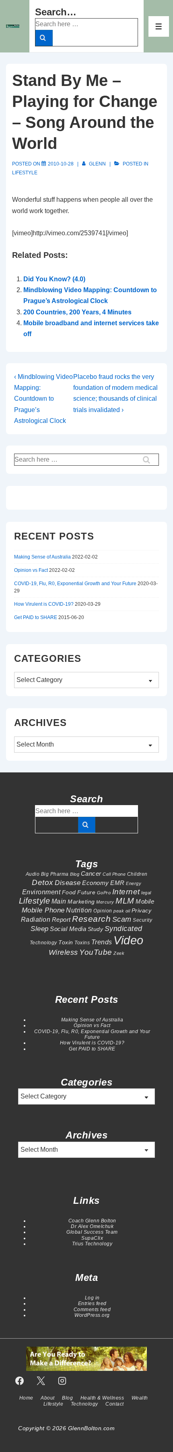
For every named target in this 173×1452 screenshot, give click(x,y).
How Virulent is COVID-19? (44, 604)
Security (142, 920)
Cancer (91, 873)
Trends (101, 942)
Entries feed (92, 1303)
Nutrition (79, 910)
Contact (114, 1404)
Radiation (36, 919)
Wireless (63, 952)
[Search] (44, 38)
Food (69, 892)
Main (58, 901)
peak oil (121, 910)
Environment (41, 891)
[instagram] (62, 1380)
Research (91, 918)
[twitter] (41, 1380)
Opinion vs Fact (31, 570)
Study (95, 929)
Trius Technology (92, 1244)
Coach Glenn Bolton (92, 1221)
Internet (126, 891)
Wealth (140, 1398)
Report (61, 919)
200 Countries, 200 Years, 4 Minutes (77, 312)
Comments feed (92, 1309)
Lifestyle (24, 173)
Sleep (40, 929)
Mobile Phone (43, 910)
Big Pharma (55, 874)
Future (86, 892)
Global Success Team (92, 1232)
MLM (124, 900)
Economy (95, 882)
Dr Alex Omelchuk (92, 1226)
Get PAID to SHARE (35, 617)
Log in (92, 1298)
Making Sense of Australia (42, 557)
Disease (68, 883)
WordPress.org (92, 1315)
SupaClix (92, 1238)
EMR (117, 882)
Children (137, 874)
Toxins (82, 943)
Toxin (65, 942)
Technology (43, 943)
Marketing (81, 901)
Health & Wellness (102, 1398)
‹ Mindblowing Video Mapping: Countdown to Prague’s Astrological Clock (43, 398)
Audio (33, 874)
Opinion (102, 911)
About (48, 1398)
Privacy (142, 910)
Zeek (118, 953)
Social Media (68, 928)
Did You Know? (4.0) (54, 279)
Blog (74, 874)
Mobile (145, 901)
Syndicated (123, 928)
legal (146, 892)
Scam (122, 919)
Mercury (105, 902)
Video (128, 940)
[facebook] (19, 1380)
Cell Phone (114, 874)
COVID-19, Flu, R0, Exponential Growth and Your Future (75, 583)
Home (26, 1398)
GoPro (104, 892)
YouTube (95, 952)
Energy (133, 883)
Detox (43, 882)
